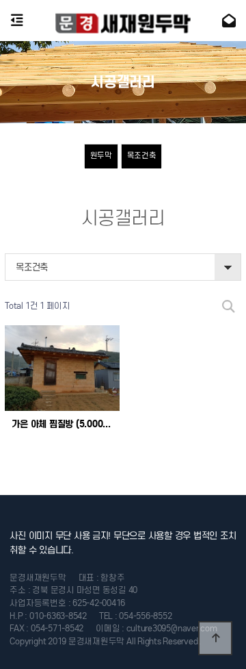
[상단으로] (215, 638)
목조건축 (141, 155)
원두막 (101, 155)
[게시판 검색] (228, 306)
